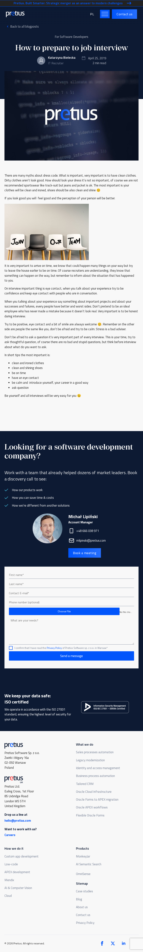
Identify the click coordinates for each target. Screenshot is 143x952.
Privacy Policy (54, 648)
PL (92, 14)
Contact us (83, 914)
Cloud (8, 895)
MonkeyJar (83, 856)
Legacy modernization (90, 760)
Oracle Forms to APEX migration (97, 799)
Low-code (11, 864)
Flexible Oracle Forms (90, 815)
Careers (9, 834)
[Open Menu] (105, 14)
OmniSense (83, 873)
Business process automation (95, 775)
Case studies (84, 891)
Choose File (64, 611)
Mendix (9, 880)
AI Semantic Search (88, 864)
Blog (79, 899)
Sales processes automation (95, 752)
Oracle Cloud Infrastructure (94, 791)
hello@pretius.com (17, 820)
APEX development (17, 872)
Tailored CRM (85, 783)
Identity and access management (98, 768)
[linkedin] (124, 943)
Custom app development (21, 856)
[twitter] (113, 943)
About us (82, 907)
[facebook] (102, 943)
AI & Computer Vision (18, 887)
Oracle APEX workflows (92, 807)
